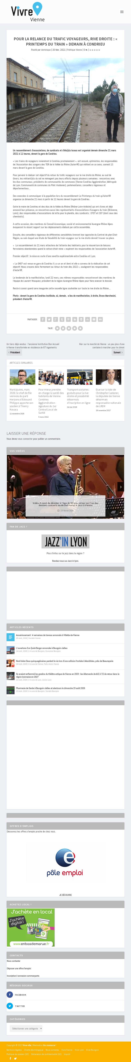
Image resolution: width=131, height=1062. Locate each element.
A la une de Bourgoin (37, 651)
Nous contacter (13, 960)
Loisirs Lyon (46, 680)
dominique (46, 49)
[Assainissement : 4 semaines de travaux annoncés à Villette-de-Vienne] (11, 637)
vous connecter (25, 438)
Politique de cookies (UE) (18, 1054)
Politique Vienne (74, 49)
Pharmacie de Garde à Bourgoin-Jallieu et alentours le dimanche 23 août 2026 (50, 688)
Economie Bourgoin (53, 651)
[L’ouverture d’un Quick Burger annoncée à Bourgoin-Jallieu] (11, 650)
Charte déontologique (33, 1049)
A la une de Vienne (36, 664)
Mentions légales (14, 1049)
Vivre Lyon (79, 1049)
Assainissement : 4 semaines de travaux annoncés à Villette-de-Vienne (47, 635)
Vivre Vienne (67, 1049)
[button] (61, 516)
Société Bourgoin (52, 691)
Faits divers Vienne (51, 664)
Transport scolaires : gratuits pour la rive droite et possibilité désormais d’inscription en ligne (78, 396)
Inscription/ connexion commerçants (23, 975)
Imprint (67, 1054)
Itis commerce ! (49, 1045)
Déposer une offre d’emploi (19, 968)
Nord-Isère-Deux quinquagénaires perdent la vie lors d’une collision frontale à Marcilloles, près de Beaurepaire (64, 661)
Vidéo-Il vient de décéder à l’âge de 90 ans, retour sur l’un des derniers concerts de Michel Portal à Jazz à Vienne (65, 504)
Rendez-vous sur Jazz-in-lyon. (65, 560)
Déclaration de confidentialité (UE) (46, 1054)
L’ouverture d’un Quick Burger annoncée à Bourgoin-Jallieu (41, 648)
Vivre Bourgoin (92, 1049)
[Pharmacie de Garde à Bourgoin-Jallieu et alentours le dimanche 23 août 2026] (11, 690)
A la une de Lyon (35, 680)
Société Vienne (34, 638)
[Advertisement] (31, 598)
